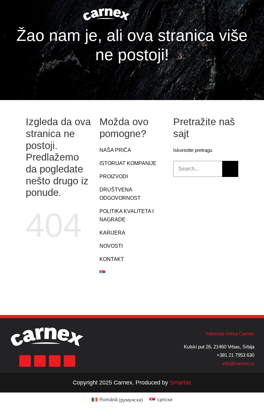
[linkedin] (69, 361)
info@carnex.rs (238, 363)
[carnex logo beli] (106, 9)
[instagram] (40, 361)
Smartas (180, 382)
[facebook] (25, 361)
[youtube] (55, 361)
